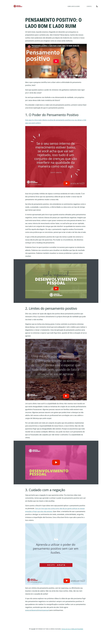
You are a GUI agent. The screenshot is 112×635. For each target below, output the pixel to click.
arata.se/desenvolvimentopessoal (37, 610)
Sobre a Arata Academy (74, 6)
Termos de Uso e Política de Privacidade (72, 629)
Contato (89, 6)
